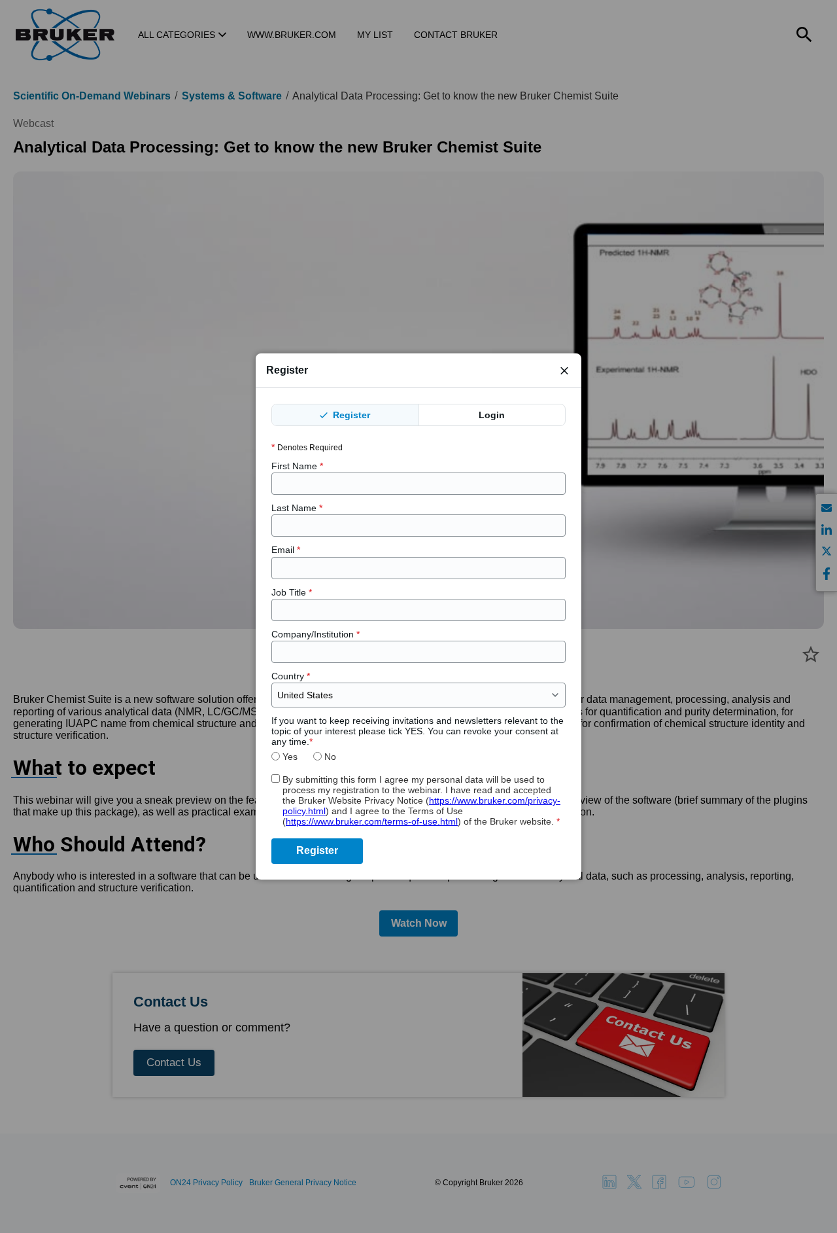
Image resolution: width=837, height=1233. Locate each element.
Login (492, 415)
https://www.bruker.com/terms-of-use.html (372, 821)
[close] (564, 370)
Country (290, 676)
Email (285, 550)
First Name (297, 466)
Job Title (291, 592)
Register (350, 415)
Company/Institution (315, 634)
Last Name (296, 508)
